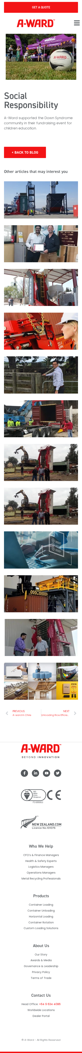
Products (41, 896)
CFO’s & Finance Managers (41, 855)
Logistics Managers (41, 867)
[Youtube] (46, 773)
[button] (77, 23)
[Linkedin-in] (35, 773)
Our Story (41, 954)
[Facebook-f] (24, 773)
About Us (41, 945)
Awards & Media (41, 960)
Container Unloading (41, 911)
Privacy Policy (41, 972)
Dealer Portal (41, 1016)
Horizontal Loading (41, 916)
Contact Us (41, 995)
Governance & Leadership (41, 966)
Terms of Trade (41, 978)
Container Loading (41, 905)
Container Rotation (41, 922)
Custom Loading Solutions (41, 928)
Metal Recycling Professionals (41, 878)
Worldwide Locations (41, 1010)
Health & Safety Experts (41, 861)
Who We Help (41, 846)
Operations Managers (41, 873)
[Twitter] (57, 773)
